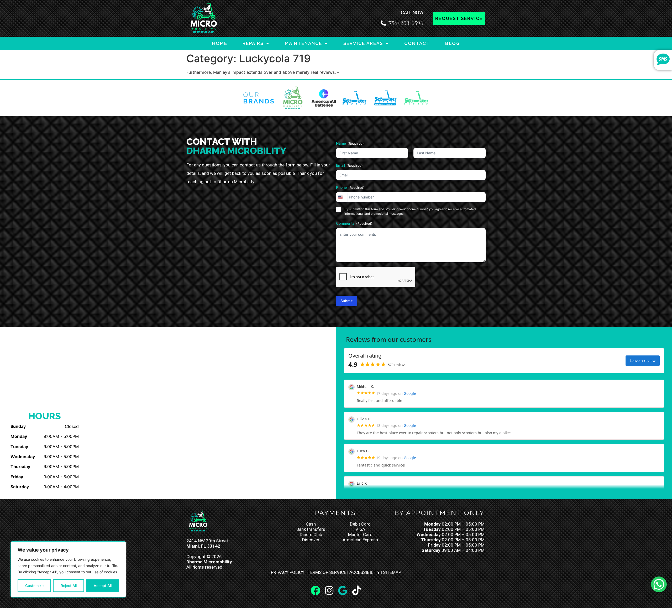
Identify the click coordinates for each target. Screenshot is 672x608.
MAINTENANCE (303, 43)
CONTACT (417, 43)
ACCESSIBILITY (364, 572)
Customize (34, 585)
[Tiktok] (356, 590)
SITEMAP (392, 572)
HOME (219, 43)
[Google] (343, 590)
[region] (68, 569)
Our (259, 98)
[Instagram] (329, 590)
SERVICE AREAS (363, 43)
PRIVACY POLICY (287, 572)
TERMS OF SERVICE (327, 572)
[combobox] (341, 197)
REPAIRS (253, 43)
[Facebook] (315, 590)
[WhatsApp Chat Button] (659, 584)
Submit (346, 300)
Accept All (103, 585)
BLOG (452, 43)
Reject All (69, 585)
